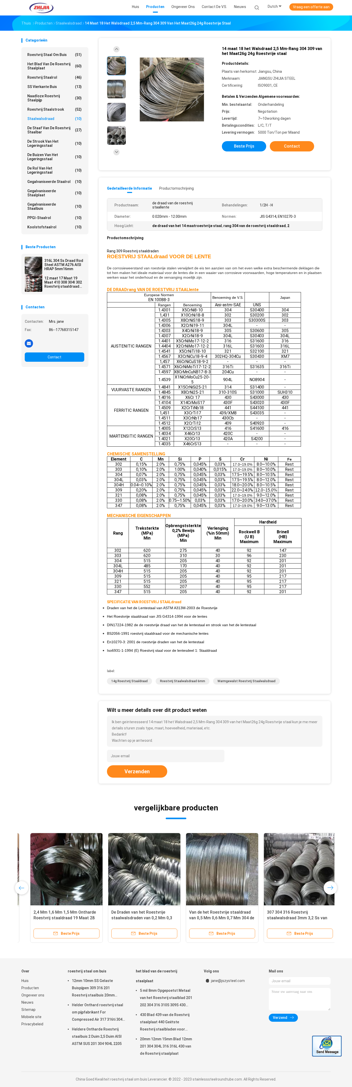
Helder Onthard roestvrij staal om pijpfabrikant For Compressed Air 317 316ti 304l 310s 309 (97, 1013)
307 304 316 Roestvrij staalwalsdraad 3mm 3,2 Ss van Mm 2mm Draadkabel (288, 918)
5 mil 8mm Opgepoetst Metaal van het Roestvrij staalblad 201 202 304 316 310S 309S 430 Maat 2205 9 (166, 998)
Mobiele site (31, 1017)
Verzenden (137, 771)
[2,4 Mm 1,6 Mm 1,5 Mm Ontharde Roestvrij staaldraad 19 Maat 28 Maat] (58, 869)
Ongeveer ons (32, 995)
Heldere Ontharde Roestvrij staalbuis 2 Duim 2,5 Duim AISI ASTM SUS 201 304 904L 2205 (97, 1036)
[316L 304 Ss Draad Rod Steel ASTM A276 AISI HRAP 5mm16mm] (33, 265)
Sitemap (28, 1010)
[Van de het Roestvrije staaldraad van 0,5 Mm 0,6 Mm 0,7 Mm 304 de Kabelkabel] (213, 869)
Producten (30, 988)
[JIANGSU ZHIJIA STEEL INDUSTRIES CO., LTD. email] (29, 343)
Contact (54, 357)
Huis (25, 981)
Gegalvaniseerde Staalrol (54, 182)
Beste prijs (244, 146)
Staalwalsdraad (54, 119)
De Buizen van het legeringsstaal (54, 157)
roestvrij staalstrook (54, 109)
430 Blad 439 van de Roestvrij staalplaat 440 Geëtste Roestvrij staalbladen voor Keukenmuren (164, 1023)
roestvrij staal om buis (54, 55)
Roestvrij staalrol (54, 77)
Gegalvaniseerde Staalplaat (54, 193)
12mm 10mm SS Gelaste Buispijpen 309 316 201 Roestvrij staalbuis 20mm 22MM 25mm (93, 989)
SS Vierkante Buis (54, 87)
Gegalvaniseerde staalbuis (54, 206)
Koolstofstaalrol (54, 227)
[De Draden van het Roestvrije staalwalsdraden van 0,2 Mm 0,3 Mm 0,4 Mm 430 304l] (135, 869)
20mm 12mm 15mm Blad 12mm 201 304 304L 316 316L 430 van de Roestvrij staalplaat (166, 1046)
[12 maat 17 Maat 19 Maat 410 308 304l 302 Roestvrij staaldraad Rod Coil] (33, 283)
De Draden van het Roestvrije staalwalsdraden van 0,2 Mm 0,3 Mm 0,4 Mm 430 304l (133, 918)
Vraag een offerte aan (311, 7)
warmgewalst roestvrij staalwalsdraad (246, 681)
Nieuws (27, 1002)
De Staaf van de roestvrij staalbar (54, 130)
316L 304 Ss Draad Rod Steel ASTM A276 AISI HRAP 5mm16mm (63, 265)
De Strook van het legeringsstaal (54, 143)
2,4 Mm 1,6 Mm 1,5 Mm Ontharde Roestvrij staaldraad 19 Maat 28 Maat (56, 918)
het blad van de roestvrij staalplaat (54, 66)
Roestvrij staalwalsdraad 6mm (182, 681)
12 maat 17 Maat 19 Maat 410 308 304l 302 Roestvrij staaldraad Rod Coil (63, 282)
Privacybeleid (32, 1024)
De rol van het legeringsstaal (54, 170)
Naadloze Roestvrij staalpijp (54, 98)
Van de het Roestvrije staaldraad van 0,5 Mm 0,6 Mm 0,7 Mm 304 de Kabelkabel (212, 918)
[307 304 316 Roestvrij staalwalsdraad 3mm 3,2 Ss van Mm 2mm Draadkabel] (291, 869)
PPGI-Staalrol (54, 218)
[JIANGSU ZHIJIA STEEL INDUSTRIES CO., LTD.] (41, 8)
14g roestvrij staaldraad (129, 681)
